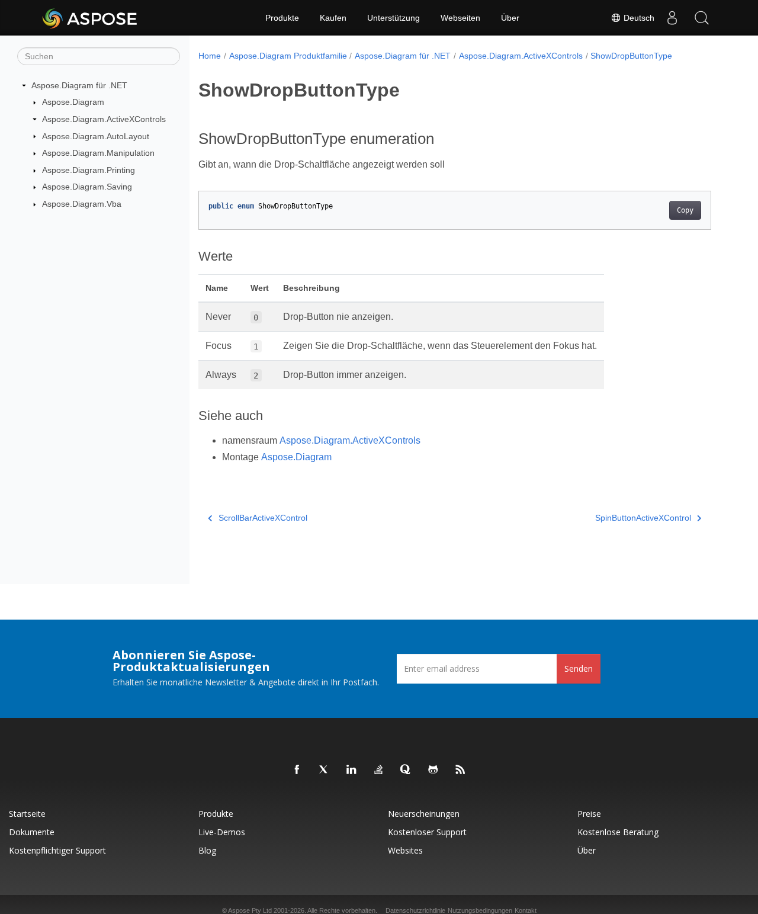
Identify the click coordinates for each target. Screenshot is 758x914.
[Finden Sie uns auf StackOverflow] (379, 770)
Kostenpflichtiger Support (57, 850)
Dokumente (31, 832)
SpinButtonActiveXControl (643, 517)
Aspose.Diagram (73, 102)
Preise (589, 813)
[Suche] (702, 18)
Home (209, 55)
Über (510, 18)
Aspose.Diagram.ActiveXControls (104, 119)
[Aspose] (90, 18)
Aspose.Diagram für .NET (79, 85)
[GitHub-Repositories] (433, 770)
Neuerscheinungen (424, 813)
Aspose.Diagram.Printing (88, 170)
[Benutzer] (672, 18)
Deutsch (637, 18)
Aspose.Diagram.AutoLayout (95, 136)
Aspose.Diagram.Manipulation (98, 153)
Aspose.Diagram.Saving (87, 186)
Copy (685, 210)
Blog (207, 850)
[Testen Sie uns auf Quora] (406, 770)
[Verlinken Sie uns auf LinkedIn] (351, 770)
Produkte (282, 18)
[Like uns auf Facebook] (297, 770)
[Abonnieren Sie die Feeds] (460, 770)
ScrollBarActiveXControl (263, 517)
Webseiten (460, 18)
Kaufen (333, 18)
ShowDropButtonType (631, 55)
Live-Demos (221, 832)
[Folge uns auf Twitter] (324, 770)
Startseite (27, 813)
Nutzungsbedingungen (480, 910)
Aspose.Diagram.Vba (81, 204)
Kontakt (526, 910)
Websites (405, 850)
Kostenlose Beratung (618, 832)
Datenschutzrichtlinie (415, 910)
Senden (578, 668)
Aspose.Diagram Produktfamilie (288, 55)
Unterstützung (393, 18)
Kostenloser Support (427, 832)
